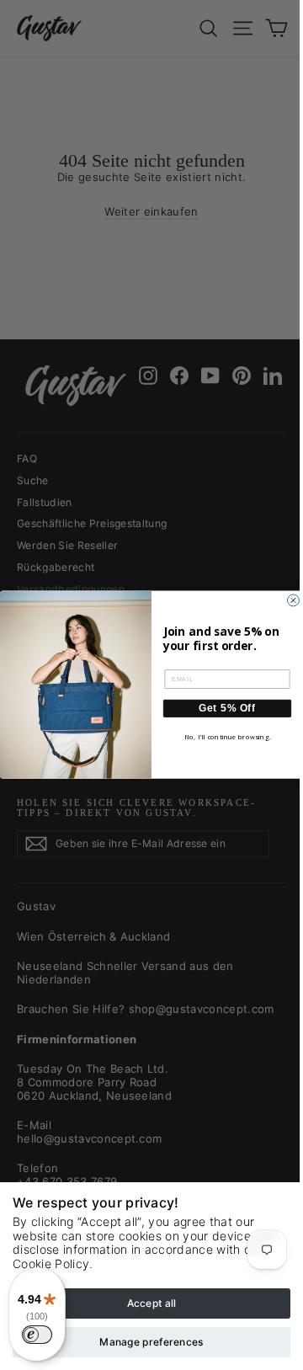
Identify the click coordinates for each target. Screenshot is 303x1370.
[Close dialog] (294, 600)
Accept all (152, 1303)
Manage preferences (151, 1341)
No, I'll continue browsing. (227, 737)
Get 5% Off (227, 708)
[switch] (37, 1334)
